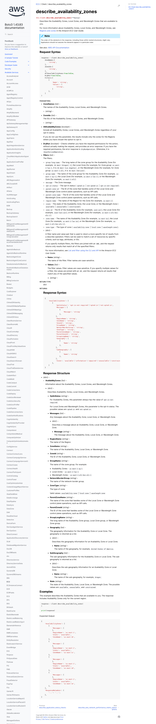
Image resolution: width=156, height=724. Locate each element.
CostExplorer (11, 291)
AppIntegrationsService (15, 145)
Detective (10, 520)
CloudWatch (11, 372)
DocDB (9, 549)
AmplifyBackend (13, 113)
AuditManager (12, 195)
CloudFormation (12, 339)
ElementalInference (14, 625)
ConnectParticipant (14, 472)
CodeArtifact (11, 375)
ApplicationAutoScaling (15, 149)
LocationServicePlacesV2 (16, 702)
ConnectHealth (12, 468)
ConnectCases (12, 465)
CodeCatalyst (12, 383)
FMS (8, 669)
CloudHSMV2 (11, 353)
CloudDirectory (12, 335)
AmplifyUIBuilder (13, 116)
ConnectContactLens (14, 454)
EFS (8, 600)
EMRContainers (12, 633)
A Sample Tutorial (11, 58)
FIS (8, 666)
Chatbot (10, 295)
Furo (61, 717)
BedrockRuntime (13, 273)
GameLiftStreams (13, 695)
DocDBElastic (12, 552)
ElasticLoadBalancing (14, 618)
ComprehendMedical (14, 434)
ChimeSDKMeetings (14, 310)
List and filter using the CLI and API (83, 250)
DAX (8, 512)
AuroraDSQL (11, 567)
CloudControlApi (13, 332)
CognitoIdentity (12, 419)
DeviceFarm (11, 523)
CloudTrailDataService (15, 368)
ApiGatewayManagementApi (17, 123)
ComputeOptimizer (14, 437)
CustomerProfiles (13, 490)
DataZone (10, 509)
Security (8, 69)
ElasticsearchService (14, 644)
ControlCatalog (12, 476)
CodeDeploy (11, 394)
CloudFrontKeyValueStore (16, 346)
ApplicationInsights (14, 153)
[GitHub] (119, 717)
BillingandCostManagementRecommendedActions (17, 241)
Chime (9, 299)
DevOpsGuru (11, 531)
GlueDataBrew (12, 494)
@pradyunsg (55, 717)
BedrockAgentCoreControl (16, 260)
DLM (8, 541)
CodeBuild (10, 379)
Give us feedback (11, 49)
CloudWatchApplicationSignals (18, 157)
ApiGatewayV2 (12, 127)
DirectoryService (13, 560)
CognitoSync (11, 426)
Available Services (11, 72)
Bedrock (10, 246)
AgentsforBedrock (13, 249)
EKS (8, 604)
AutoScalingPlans (13, 202)
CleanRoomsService (14, 321)
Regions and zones (48, 31)
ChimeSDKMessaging (15, 313)
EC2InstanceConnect (14, 585)
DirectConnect (12, 534)
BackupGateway (13, 213)
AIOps (9, 102)
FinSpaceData (12, 658)
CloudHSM (11, 350)
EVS (8, 651)
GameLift (10, 691)
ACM (8, 87)
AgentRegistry (12, 94)
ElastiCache (11, 611)
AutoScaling (11, 198)
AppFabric (10, 138)
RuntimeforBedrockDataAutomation (17, 269)
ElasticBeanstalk (13, 615)
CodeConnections (13, 390)
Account (10, 80)
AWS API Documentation (58, 47)
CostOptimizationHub (15, 483)
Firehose (10, 662)
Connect (10, 450)
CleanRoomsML (12, 324)
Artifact (9, 187)
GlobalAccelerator (13, 713)
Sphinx (45, 717)
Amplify (9, 109)
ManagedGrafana (13, 720)
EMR (8, 629)
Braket (9, 284)
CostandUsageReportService (17, 487)
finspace (10, 655)
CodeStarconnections (15, 412)
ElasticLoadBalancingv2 (15, 622)
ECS (8, 596)
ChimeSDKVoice (13, 317)
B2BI (8, 206)
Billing (9, 277)
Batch (9, 220)
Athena (9, 191)
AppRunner (11, 169)
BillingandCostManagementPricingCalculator (17, 236)
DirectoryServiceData (15, 563)
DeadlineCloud (12, 516)
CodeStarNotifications (15, 416)
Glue (8, 717)
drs (8, 556)
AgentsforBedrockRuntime (16, 253)
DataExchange (12, 498)
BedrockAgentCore (14, 257)
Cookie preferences (56, 719)
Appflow (10, 142)
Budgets (10, 288)
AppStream (11, 173)
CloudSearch (11, 357)
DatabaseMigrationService (16, 545)
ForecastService (13, 673)
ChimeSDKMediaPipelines (16, 306)
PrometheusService (14, 105)
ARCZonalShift (12, 184)
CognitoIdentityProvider (15, 423)
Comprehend (11, 430)
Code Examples (10, 61)
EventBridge (11, 647)
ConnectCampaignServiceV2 (17, 461)
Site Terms (45, 719)
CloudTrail (10, 364)
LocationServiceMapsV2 (16, 698)
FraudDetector (12, 680)
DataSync (10, 505)
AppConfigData (12, 134)
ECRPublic (10, 593)
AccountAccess (12, 83)
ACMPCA (10, 91)
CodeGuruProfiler (13, 405)
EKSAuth (10, 607)
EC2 (8, 582)
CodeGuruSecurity (13, 401)
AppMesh (10, 165)
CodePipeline (11, 408)
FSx (8, 688)
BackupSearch (12, 217)
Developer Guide (11, 65)
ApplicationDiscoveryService (17, 538)
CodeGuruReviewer (14, 397)
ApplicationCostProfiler (15, 162)
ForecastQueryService (15, 677)
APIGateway (11, 120)
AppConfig (11, 131)
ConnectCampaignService (16, 458)
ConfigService (12, 447)
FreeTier (10, 684)
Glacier (9, 709)
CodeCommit (11, 386)
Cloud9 (9, 328)
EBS (8, 578)
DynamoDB (11, 571)
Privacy (38, 719)
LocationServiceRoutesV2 (16, 706)
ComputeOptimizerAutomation (17, 442)
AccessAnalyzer (13, 76)
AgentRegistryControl (15, 98)
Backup (9, 209)
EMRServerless (12, 636)
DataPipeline (11, 501)
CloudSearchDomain (14, 361)
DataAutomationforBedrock (17, 264)
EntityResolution (13, 640)
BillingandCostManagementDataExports (17, 230)
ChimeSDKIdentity (13, 302)
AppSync (10, 176)
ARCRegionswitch (13, 180)
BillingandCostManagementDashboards (17, 225)
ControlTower (12, 479)
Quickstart (9, 54)
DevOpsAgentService (15, 527)
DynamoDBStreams (14, 574)
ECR (8, 589)
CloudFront (11, 343)
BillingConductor (13, 280)
